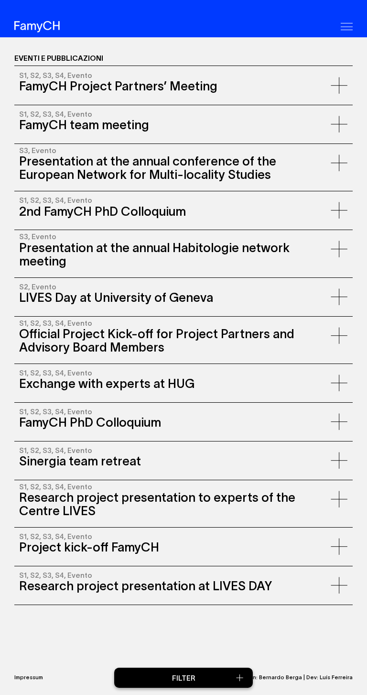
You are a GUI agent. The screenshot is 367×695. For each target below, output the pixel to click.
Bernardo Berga (280, 677)
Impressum (28, 677)
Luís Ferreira (336, 677)
